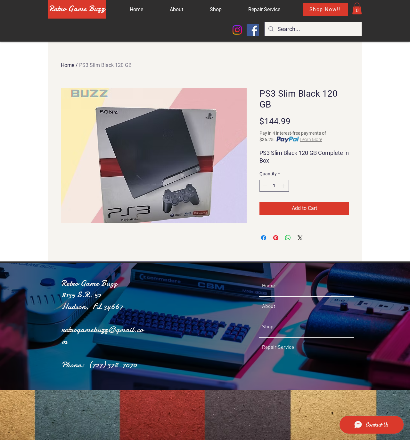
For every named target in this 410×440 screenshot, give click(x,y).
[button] (357, 8)
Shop (268, 327)
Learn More (311, 139)
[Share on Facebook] (263, 238)
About (268, 306)
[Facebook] (253, 30)
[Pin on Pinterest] (276, 238)
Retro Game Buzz (77, 8)
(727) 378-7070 (112, 364)
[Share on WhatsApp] (288, 238)
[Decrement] (264, 185)
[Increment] (284, 185)
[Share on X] (300, 238)
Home (67, 65)
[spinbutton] (274, 185)
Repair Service (278, 347)
